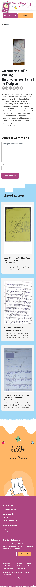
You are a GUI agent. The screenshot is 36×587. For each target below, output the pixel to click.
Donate (24, 15)
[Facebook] (3, 88)
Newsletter (10, 554)
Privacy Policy (19, 564)
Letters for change (10, 520)
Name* (4, 164)
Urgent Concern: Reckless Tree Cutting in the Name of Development (17, 260)
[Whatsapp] (14, 88)
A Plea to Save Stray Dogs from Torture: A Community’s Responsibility (17, 397)
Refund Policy (28, 564)
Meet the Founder (9, 509)
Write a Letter (9, 15)
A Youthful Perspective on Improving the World (15, 329)
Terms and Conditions (6, 564)
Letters (4, 24)
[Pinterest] (17, 88)
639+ (18, 450)
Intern (5, 529)
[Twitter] (21, 88)
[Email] (10, 88)
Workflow (6, 518)
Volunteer (6, 532)
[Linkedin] (6, 88)
